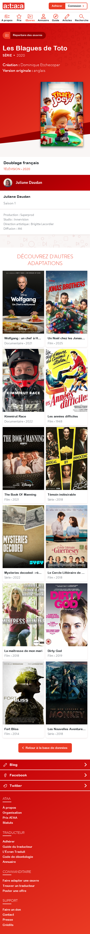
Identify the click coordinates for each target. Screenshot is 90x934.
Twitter (15, 786)
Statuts (8, 822)
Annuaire (43, 20)
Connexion (74, 5)
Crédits (8, 925)
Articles (67, 20)
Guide (55, 20)
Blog (13, 765)
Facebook (18, 775)
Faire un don (12, 909)
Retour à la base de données (47, 748)
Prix (19, 20)
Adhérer (57, 5)
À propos (7, 20)
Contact (8, 914)
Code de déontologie (18, 856)
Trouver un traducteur (19, 885)
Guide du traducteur (17, 846)
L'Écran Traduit (14, 851)
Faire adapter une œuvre (21, 880)
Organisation (12, 812)
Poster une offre (14, 891)
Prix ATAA (10, 817)
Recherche (81, 20)
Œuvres (30, 20)
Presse (8, 919)
